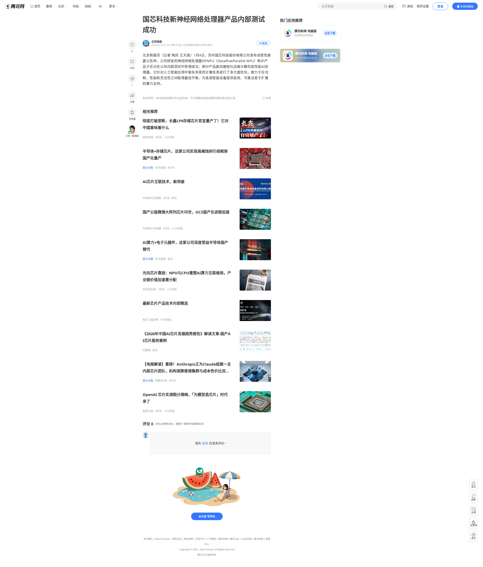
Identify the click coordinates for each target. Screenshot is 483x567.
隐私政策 (188, 539)
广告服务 (211, 539)
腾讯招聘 (223, 539)
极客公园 (148, 411)
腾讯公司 (202, 554)
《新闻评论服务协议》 (193, 423)
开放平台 (200, 539)
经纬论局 (148, 137)
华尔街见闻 (149, 289)
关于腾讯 (147, 539)
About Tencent (162, 539)
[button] (330, 33)
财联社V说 (161, 380)
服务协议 (177, 539)
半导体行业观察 (152, 198)
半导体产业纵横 (152, 228)
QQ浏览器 (247, 539)
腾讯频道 (258, 539)
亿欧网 (147, 350)
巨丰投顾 (160, 167)
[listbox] (207, 260)
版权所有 (211, 554)
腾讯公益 (234, 539)
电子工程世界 (150, 319)
